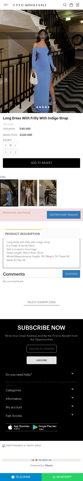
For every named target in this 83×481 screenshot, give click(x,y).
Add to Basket (41, 162)
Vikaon (49, 465)
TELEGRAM (22, 477)
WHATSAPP (64, 477)
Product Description (22, 234)
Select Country (42, 302)
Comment (71, 274)
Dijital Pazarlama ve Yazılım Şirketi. (23, 445)
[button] (34, 107)
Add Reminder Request (63, 214)
